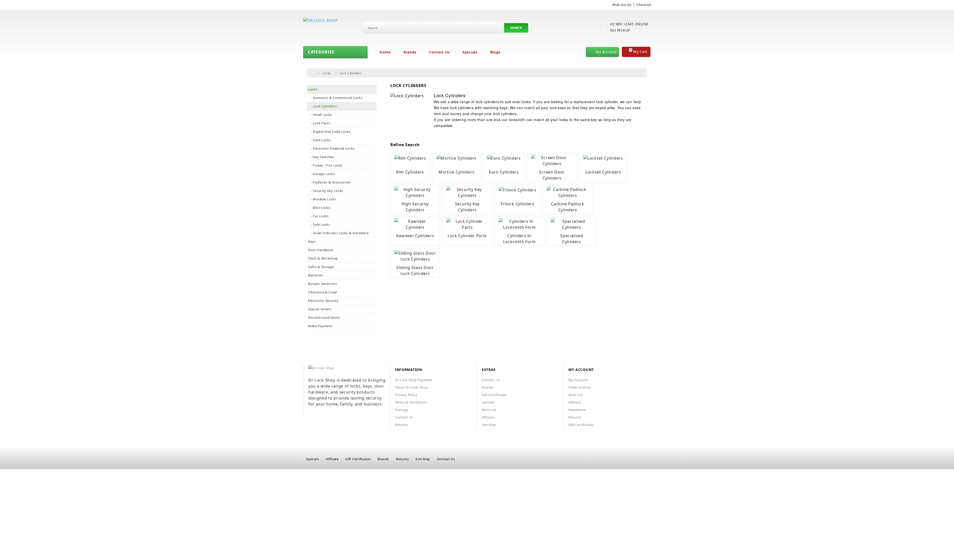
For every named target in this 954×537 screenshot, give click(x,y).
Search (516, 28)
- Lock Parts (319, 123)
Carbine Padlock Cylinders (567, 207)
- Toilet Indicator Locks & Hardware (338, 233)
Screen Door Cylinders (552, 175)
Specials (469, 52)
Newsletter (577, 409)
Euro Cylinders (504, 172)
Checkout (643, 5)
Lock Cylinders (351, 73)
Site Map (489, 424)
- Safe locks (319, 224)
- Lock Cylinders (322, 106)
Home (385, 52)
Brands (409, 52)
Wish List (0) (621, 5)
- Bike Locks (319, 207)
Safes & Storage (321, 267)
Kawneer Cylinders (415, 235)
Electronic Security (323, 300)
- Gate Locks (319, 140)
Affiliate (488, 417)
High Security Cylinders (415, 207)
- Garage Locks (321, 174)
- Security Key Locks (325, 190)
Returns (401, 424)
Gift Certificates (494, 395)
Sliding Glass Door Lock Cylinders (415, 270)
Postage (401, 409)
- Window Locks (322, 199)
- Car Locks (318, 216)
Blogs (495, 52)
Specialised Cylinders (571, 238)
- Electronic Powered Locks (331, 148)
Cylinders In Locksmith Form (519, 238)
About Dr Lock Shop (411, 387)
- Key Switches (321, 157)
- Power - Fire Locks (325, 165)
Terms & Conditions (411, 402)
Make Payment (320, 326)
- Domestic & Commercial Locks (335, 97)
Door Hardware (320, 250)
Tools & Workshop (323, 258)
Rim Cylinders (410, 172)
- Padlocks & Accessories (329, 182)
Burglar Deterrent (322, 283)
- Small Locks (320, 114)
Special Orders (320, 309)
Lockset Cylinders (603, 172)
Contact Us (439, 52)
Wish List (489, 409)
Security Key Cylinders (467, 207)
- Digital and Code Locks (329, 131)
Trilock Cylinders (517, 204)
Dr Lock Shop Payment (413, 380)
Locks (326, 73)
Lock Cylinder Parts (467, 235)
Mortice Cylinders (456, 172)
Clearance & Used (322, 292)
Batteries (315, 275)
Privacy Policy (406, 395)
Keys (312, 241)
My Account (578, 380)
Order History (579, 387)
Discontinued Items (324, 317)
